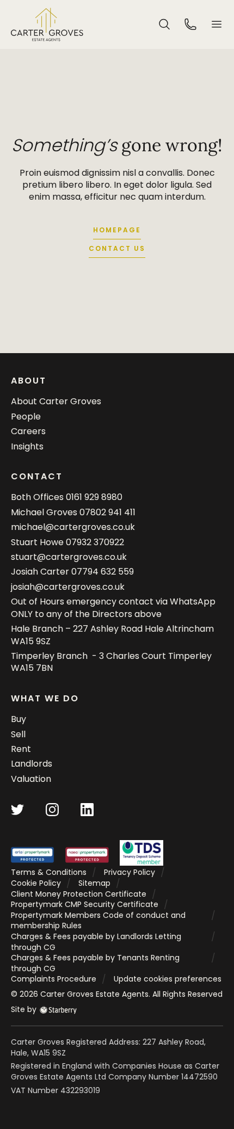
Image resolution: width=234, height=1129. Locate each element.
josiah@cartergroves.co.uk (68, 587)
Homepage (117, 230)
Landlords (31, 763)
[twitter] (17, 809)
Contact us (117, 248)
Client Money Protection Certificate (78, 894)
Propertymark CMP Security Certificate (84, 904)
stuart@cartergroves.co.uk (69, 557)
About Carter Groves (56, 401)
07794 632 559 (102, 571)
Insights (27, 446)
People (26, 416)
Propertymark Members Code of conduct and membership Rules (98, 920)
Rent (21, 749)
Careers (28, 431)
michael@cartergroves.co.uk (73, 527)
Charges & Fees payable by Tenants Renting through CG (95, 963)
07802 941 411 (107, 512)
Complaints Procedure (53, 978)
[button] (216, 24)
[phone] (190, 23)
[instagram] (52, 809)
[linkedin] (87, 809)
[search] (164, 23)
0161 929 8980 (94, 497)
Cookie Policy (36, 883)
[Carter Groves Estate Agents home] (47, 24)
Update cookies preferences (167, 978)
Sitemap (94, 883)
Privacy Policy (129, 872)
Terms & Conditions (49, 872)
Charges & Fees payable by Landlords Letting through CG (96, 942)
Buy (18, 719)
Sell (18, 734)
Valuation (31, 779)
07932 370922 (95, 542)
